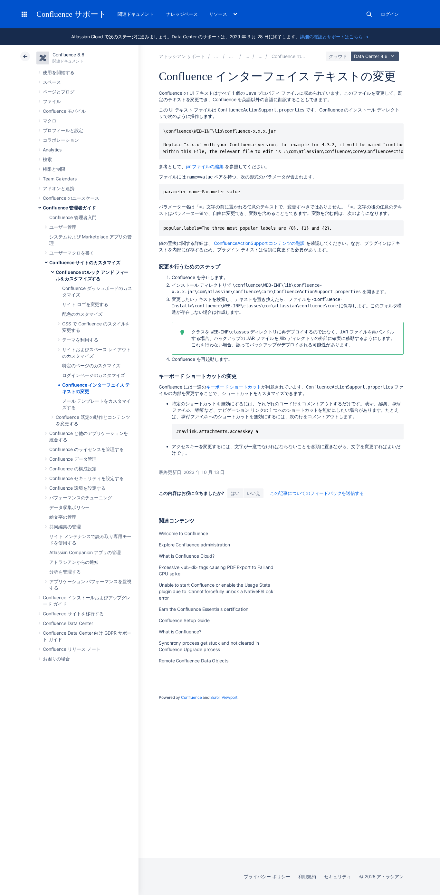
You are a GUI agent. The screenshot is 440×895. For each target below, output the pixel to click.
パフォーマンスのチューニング (80, 497)
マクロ (49, 120)
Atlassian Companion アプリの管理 (85, 552)
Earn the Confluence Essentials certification (203, 609)
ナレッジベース (182, 14)
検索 (369, 14)
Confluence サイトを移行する (73, 613)
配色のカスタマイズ (82, 314)
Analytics (52, 149)
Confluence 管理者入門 (73, 217)
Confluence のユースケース (71, 198)
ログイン (390, 14)
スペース (52, 82)
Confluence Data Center (68, 623)
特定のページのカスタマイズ (91, 365)
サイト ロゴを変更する (85, 304)
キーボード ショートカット (233, 387)
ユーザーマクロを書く (71, 252)
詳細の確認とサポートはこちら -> (334, 36)
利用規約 (307, 876)
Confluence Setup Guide (184, 620)
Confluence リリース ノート (71, 649)
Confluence (191, 697)
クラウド (338, 56)
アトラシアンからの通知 (74, 562)
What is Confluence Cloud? (187, 556)
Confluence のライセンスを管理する (86, 449)
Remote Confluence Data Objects (193, 660)
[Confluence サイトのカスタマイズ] (261, 56)
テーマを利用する (80, 339)
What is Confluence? (180, 631)
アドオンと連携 (58, 188)
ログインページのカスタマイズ (93, 375)
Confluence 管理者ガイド (69, 207)
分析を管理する (65, 571)
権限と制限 (54, 169)
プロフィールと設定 (63, 130)
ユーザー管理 (62, 227)
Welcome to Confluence (183, 533)
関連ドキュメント (135, 14)
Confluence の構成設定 (73, 468)
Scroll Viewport (223, 697)
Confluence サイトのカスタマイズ (84, 262)
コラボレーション (61, 140)
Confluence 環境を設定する (77, 488)
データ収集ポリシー (69, 507)
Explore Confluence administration (194, 544)
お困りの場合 (56, 658)
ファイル (52, 101)
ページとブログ (58, 91)
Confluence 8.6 (68, 54)
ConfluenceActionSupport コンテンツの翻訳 (259, 243)
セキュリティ (337, 876)
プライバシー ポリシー (267, 876)
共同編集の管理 (65, 526)
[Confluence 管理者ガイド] (247, 56)
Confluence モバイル (64, 111)
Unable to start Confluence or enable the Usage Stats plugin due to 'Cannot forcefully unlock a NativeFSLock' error (216, 591)
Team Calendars (60, 178)
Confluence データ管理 (73, 459)
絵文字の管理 (62, 517)
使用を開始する (58, 72)
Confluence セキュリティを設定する (86, 478)
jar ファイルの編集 (205, 166)
